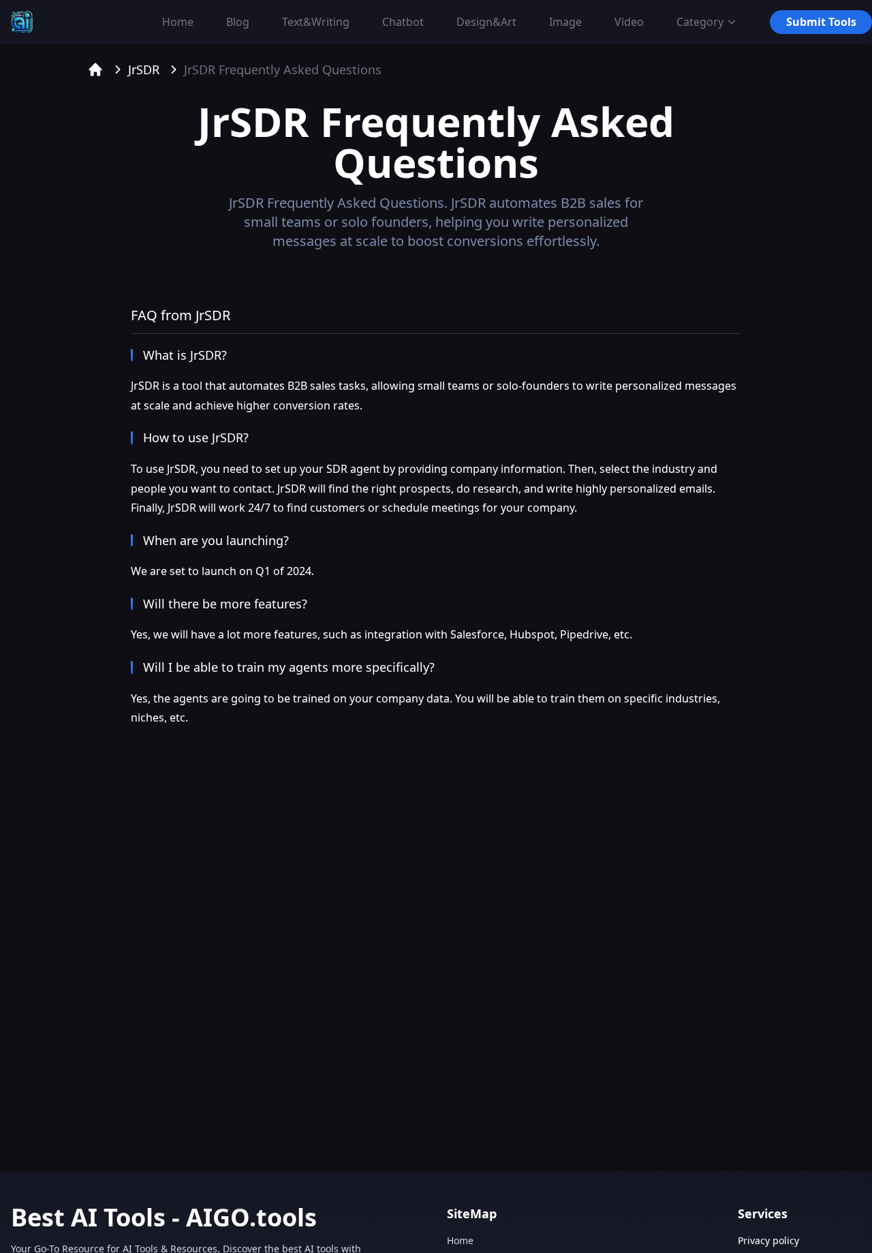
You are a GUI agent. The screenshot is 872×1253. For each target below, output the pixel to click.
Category (699, 21)
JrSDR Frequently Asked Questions (283, 69)
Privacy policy (768, 1240)
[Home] (95, 69)
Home (460, 1240)
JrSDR (143, 69)
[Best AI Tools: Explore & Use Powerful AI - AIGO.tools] (22, 22)
